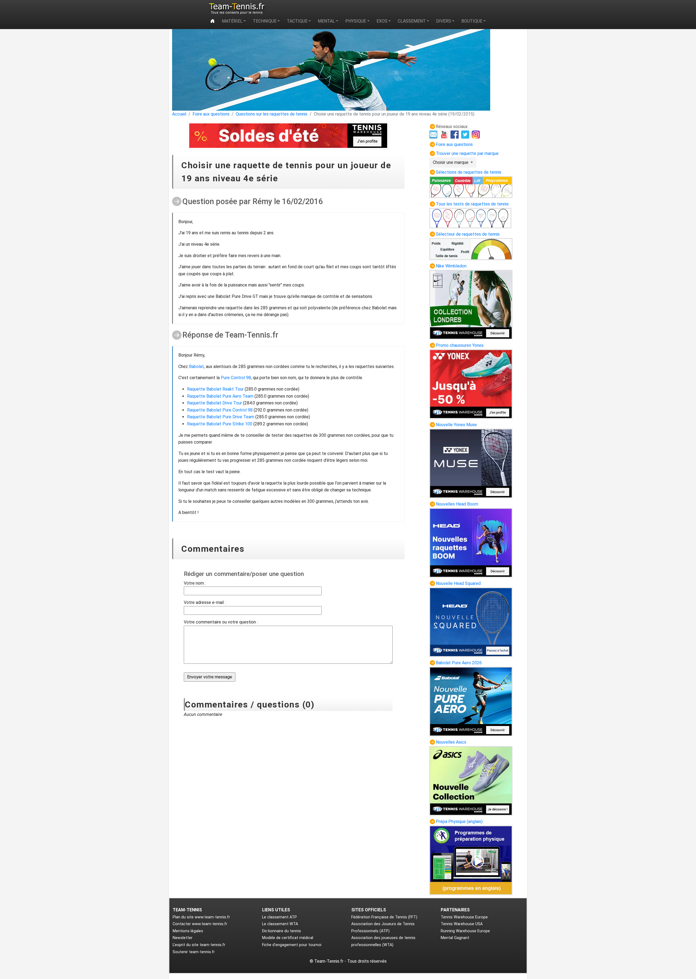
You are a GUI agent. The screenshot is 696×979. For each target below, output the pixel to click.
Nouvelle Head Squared (458, 583)
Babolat (196, 366)
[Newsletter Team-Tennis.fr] (434, 134)
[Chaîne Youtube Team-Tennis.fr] (444, 134)
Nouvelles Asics (451, 742)
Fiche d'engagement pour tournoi (291, 945)
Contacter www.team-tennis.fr (200, 924)
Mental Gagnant (455, 938)
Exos (382, 21)
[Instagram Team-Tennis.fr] (476, 134)
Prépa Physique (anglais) (459, 821)
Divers (443, 21)
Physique (355, 21)
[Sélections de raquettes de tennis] (470, 186)
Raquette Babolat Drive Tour (214, 403)
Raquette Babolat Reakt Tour (215, 389)
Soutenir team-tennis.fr (194, 952)
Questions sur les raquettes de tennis (271, 114)
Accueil (179, 114)
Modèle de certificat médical (287, 938)
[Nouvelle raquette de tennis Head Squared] (470, 621)
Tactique (297, 21)
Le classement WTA (280, 924)
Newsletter (182, 938)
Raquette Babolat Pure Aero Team (220, 396)
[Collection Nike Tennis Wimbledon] (470, 304)
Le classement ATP (279, 917)
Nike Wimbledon (451, 266)
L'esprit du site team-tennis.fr (199, 945)
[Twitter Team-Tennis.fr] (466, 134)
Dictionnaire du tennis (281, 931)
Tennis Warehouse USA (462, 924)
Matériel (232, 21)
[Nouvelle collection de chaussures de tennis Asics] (470, 780)
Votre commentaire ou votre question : (221, 622)
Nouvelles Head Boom (457, 504)
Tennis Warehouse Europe (464, 917)
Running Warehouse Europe (465, 931)
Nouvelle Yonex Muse (456, 424)
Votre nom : (195, 583)
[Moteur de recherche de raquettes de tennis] (470, 248)
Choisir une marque (451, 162)
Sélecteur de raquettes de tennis (468, 234)
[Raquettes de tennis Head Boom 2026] (470, 542)
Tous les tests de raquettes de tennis (472, 204)
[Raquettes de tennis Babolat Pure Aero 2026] (470, 701)
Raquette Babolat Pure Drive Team (220, 416)
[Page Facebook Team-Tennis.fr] (455, 134)
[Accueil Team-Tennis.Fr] (236, 8)
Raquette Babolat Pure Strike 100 (219, 423)
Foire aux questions (210, 114)
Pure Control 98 (236, 377)
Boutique (471, 21)
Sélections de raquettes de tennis (468, 172)
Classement (412, 21)
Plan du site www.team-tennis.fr (201, 917)
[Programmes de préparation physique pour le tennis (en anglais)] (470, 859)
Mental (326, 21)
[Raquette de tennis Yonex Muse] (470, 463)
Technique (264, 21)
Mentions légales (188, 931)
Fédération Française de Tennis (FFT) (384, 917)
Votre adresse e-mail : (205, 602)
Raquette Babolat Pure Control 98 (220, 410)
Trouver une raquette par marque (467, 153)
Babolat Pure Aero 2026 (459, 662)
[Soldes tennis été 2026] (288, 135)
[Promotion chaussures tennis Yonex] (470, 383)
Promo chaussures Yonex (460, 345)
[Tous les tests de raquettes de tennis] (470, 217)
